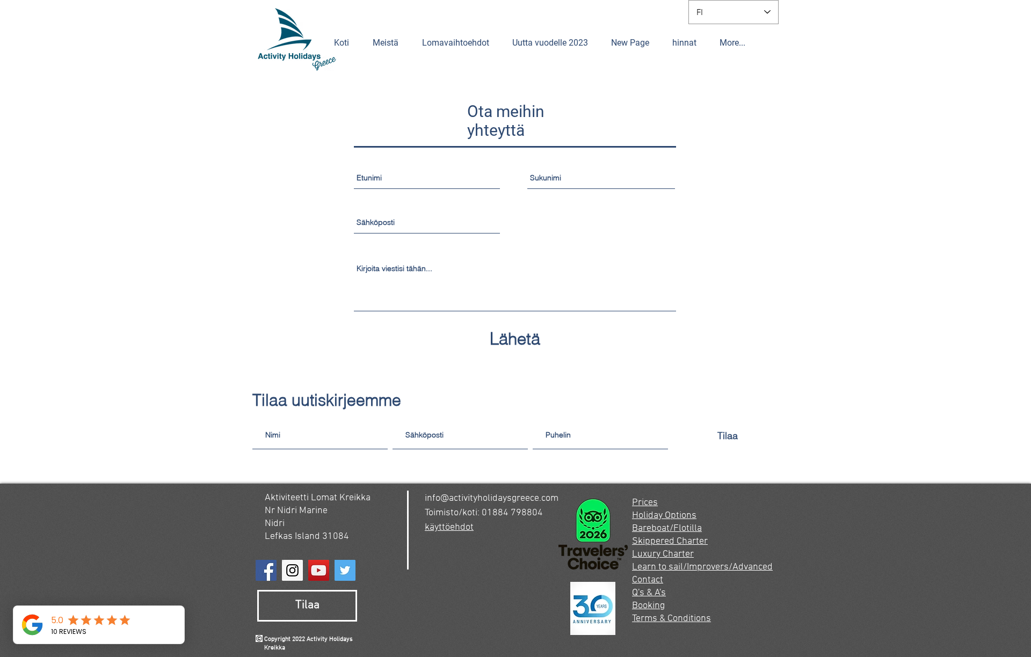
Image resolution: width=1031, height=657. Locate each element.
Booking (648, 605)
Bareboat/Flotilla (667, 528)
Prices (645, 502)
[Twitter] (345, 570)
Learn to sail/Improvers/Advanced (702, 567)
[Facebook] (266, 570)
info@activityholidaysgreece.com (491, 498)
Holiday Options (664, 515)
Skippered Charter (670, 541)
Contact (647, 580)
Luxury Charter (663, 554)
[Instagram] (292, 570)
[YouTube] (318, 570)
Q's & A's (649, 592)
